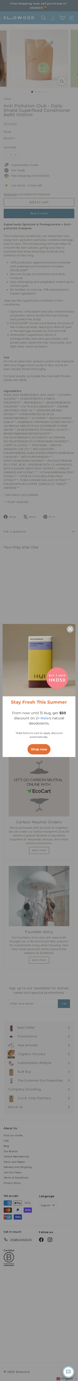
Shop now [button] (39, 749)
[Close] (70, 629)
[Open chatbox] (68, 1372)
